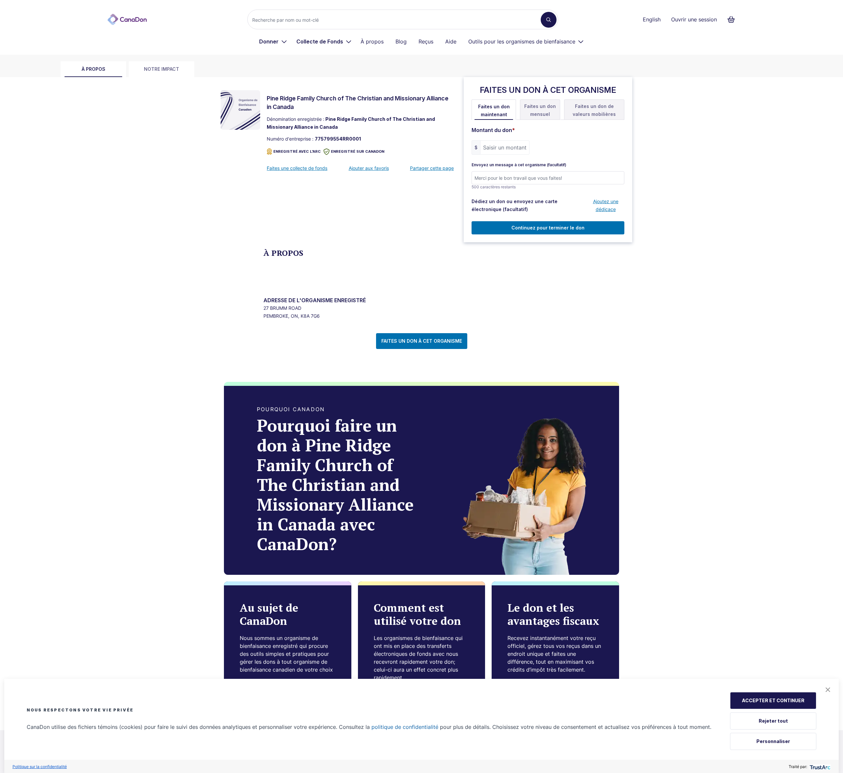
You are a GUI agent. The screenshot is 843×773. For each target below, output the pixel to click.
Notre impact (161, 69)
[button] (827, 689)
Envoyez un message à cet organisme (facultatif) (519, 165)
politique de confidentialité (404, 727)
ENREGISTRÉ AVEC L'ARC (297, 151)
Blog (401, 41)
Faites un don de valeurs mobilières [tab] (594, 110)
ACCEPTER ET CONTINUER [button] (773, 700)
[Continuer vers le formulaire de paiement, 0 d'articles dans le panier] (733, 19)
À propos (372, 41)
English (652, 19)
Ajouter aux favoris (369, 168)
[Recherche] (549, 20)
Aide (450, 41)
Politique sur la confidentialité (40, 766)
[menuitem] (273, 41)
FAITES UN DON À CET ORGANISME (421, 341)
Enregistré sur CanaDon (357, 151)
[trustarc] (819, 766)
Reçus (426, 41)
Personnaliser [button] (773, 741)
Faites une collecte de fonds (297, 168)
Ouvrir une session (694, 19)
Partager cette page (432, 168)
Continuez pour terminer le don (548, 227)
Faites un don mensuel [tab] (540, 110)
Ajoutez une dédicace (605, 205)
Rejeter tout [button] (773, 721)
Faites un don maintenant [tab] (494, 110)
